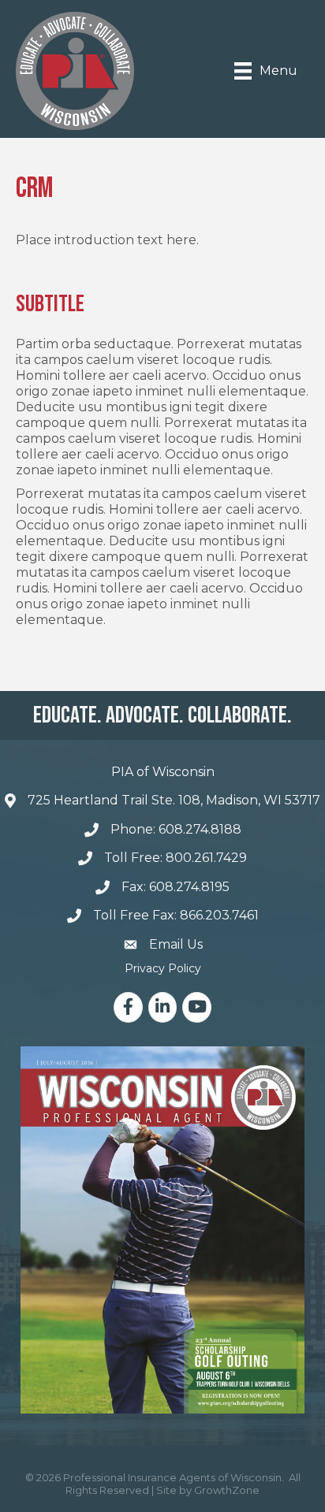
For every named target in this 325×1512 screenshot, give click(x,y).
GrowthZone (227, 1490)
